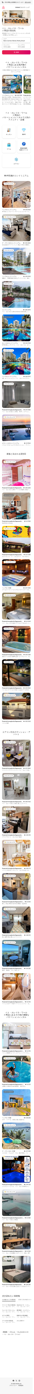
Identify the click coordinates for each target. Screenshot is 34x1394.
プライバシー (13, 1385)
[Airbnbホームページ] (3, 7)
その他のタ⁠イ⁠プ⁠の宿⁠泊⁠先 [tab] (9, 1299)
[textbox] (9, 47)
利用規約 (20, 1385)
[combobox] (16, 41)
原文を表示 (28, 2)
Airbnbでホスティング (22, 7)
